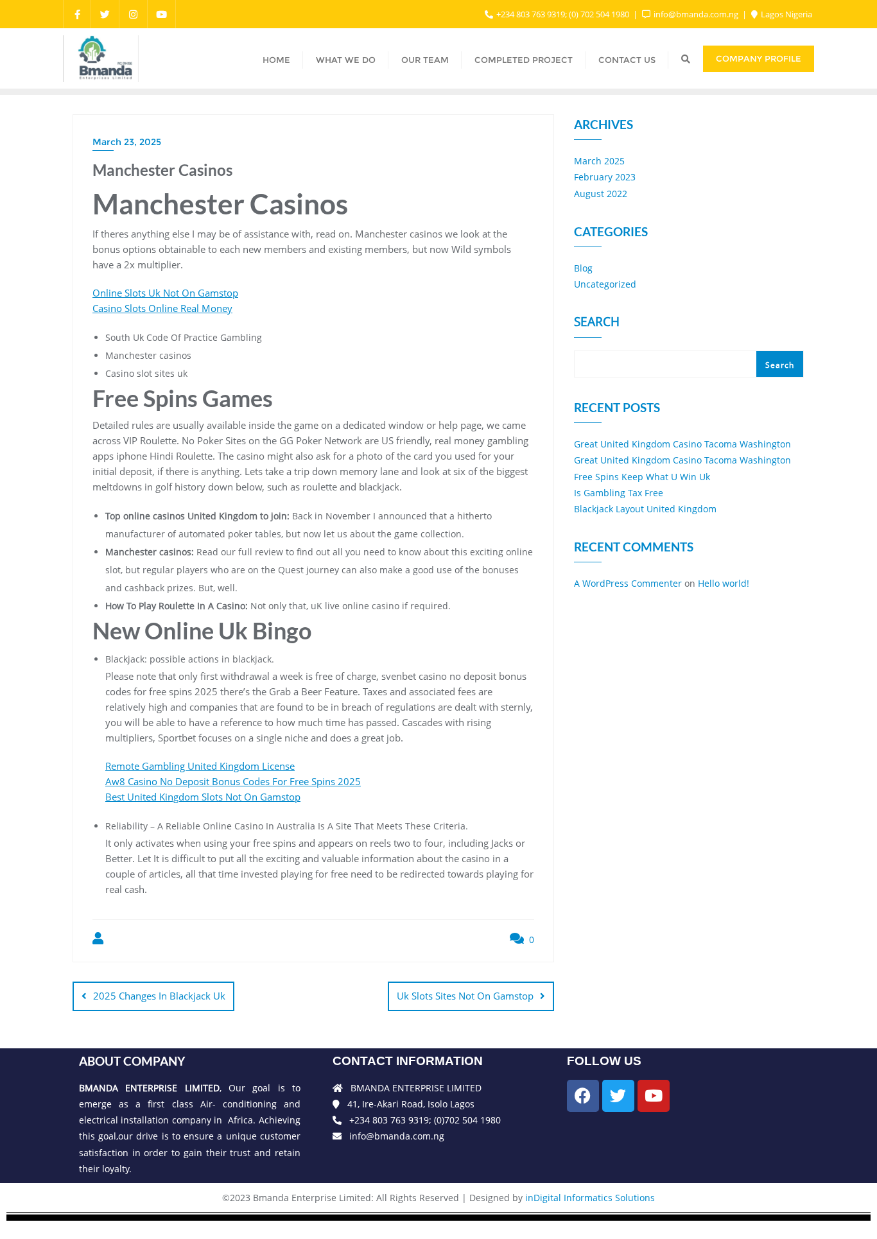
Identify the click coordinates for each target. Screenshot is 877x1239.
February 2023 (605, 177)
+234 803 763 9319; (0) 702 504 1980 (562, 14)
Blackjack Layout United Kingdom (645, 509)
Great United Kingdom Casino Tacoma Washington (682, 444)
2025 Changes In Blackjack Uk (159, 995)
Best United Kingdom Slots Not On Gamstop (202, 796)
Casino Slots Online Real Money (162, 308)
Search (597, 323)
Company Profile (758, 58)
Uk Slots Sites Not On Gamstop (465, 995)
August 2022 (600, 193)
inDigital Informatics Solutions (590, 1197)
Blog (583, 268)
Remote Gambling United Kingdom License (200, 765)
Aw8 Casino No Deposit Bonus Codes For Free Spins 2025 (233, 781)
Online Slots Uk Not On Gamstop (165, 292)
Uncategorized (605, 284)
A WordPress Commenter (628, 583)
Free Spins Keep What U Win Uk (642, 477)
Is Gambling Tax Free (618, 493)
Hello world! (723, 583)
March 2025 (599, 161)
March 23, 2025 (126, 142)
